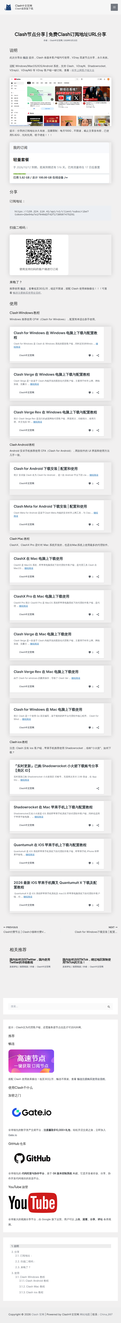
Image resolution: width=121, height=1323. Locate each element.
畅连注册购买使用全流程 (27, 292)
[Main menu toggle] (114, 7)
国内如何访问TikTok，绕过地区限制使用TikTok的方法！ (87, 961)
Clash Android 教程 (37, 1280)
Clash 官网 (38, 1314)
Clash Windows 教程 (32, 1276)
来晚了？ (26, 1267)
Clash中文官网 (23, 5)
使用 (16, 1273)
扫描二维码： (28, 1261)
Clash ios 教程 (34, 1292)
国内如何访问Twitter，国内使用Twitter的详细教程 (30, 961)
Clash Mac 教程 (35, 1286)
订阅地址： (26, 1255)
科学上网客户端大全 (83, 70)
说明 (16, 1246)
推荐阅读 (24, 967)
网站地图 (85, 1314)
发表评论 (14, 967)
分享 (16, 1251)
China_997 (106, 1314)
